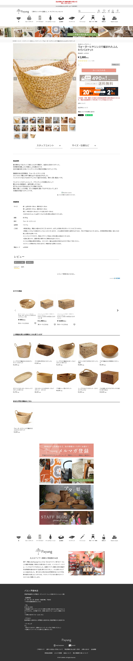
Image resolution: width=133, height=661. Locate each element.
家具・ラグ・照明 (93, 21)
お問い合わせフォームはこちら (34, 615)
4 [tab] (67, 38)
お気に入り (104, 12)
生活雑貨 (61, 21)
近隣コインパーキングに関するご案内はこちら (39, 629)
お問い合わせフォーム (48, 611)
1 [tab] (63, 38)
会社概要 (93, 649)
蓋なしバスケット (35, 41)
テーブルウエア (39, 21)
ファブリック (72, 21)
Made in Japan (114, 21)
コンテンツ (117, 12)
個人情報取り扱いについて (80, 653)
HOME (15, 41)
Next (131, 33)
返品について (67, 653)
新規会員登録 (48, 653)
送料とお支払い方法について (54, 649)
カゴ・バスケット (29, 21)
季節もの (104, 21)
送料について (82, 103)
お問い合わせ (85, 649)
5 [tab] (68, 38)
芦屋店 (112, 12)
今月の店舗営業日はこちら (33, 601)
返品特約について (83, 107)
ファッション (82, 21)
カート (109, 12)
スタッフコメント (45, 145)
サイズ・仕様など (80, 145)
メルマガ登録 (58, 653)
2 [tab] (64, 38)
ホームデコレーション (51, 21)
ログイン (99, 12)
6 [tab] (69, 38)
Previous (2, 33)
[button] (15, 310)
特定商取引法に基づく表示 (72, 649)
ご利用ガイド (41, 649)
